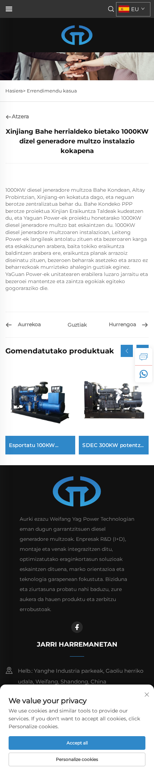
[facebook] (77, 627)
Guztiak (77, 324)
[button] (127, 351)
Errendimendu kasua (52, 91)
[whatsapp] (143, 373)
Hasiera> (15, 91)
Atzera (20, 116)
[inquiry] (143, 356)
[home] (77, 34)
